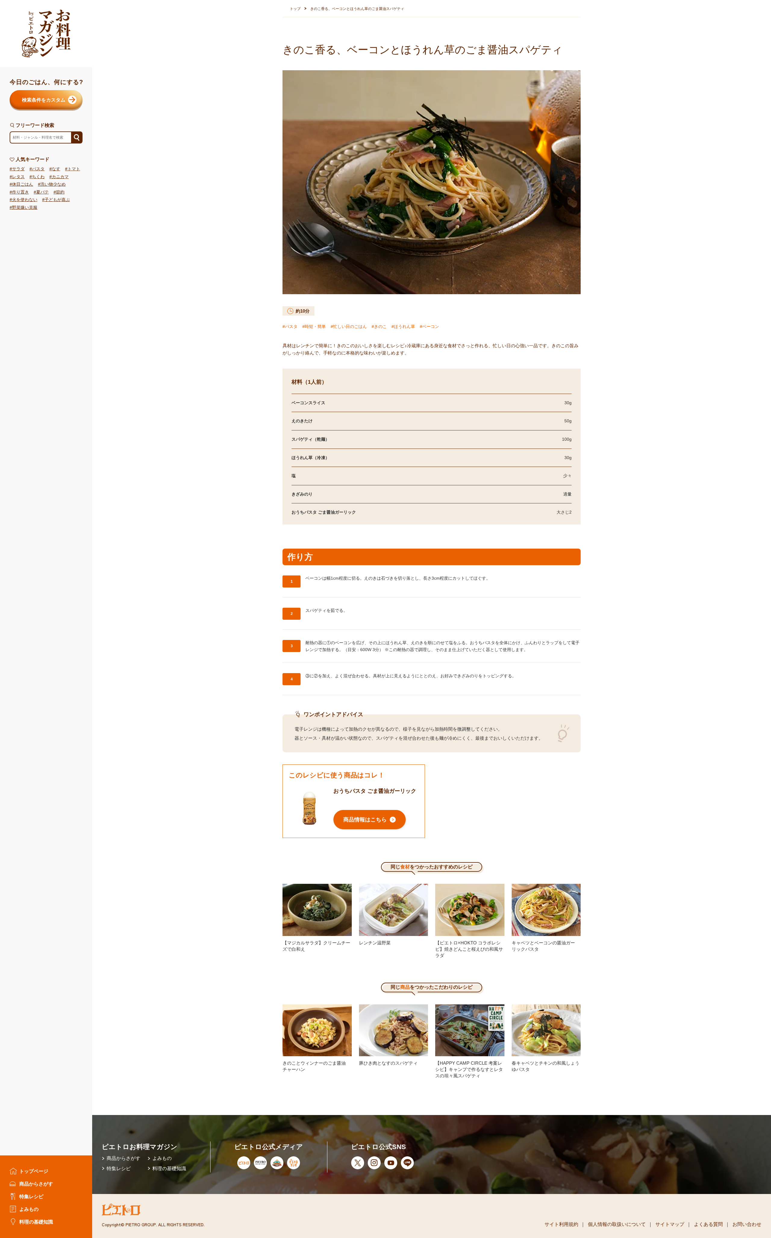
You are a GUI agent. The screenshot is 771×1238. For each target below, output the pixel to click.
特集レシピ (31, 1196)
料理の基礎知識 (36, 1221)
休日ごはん (22, 184)
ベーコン (430, 326)
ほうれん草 (404, 326)
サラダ (18, 169)
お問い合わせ (746, 1224)
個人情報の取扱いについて (617, 1224)
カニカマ (60, 177)
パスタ (38, 169)
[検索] (76, 137)
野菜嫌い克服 (24, 207)
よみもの (29, 1209)
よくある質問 (708, 1224)
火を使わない (24, 200)
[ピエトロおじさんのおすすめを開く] (46, 34)
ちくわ (38, 177)
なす (56, 169)
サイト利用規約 (561, 1224)
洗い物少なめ (53, 184)
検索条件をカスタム (43, 99)
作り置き (20, 192)
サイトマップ (669, 1224)
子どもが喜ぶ (57, 200)
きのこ (380, 326)
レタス (18, 177)
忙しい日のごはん (350, 326)
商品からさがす (36, 1183)
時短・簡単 (315, 326)
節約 (60, 192)
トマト (73, 169)
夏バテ (42, 192)
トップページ (33, 1171)
